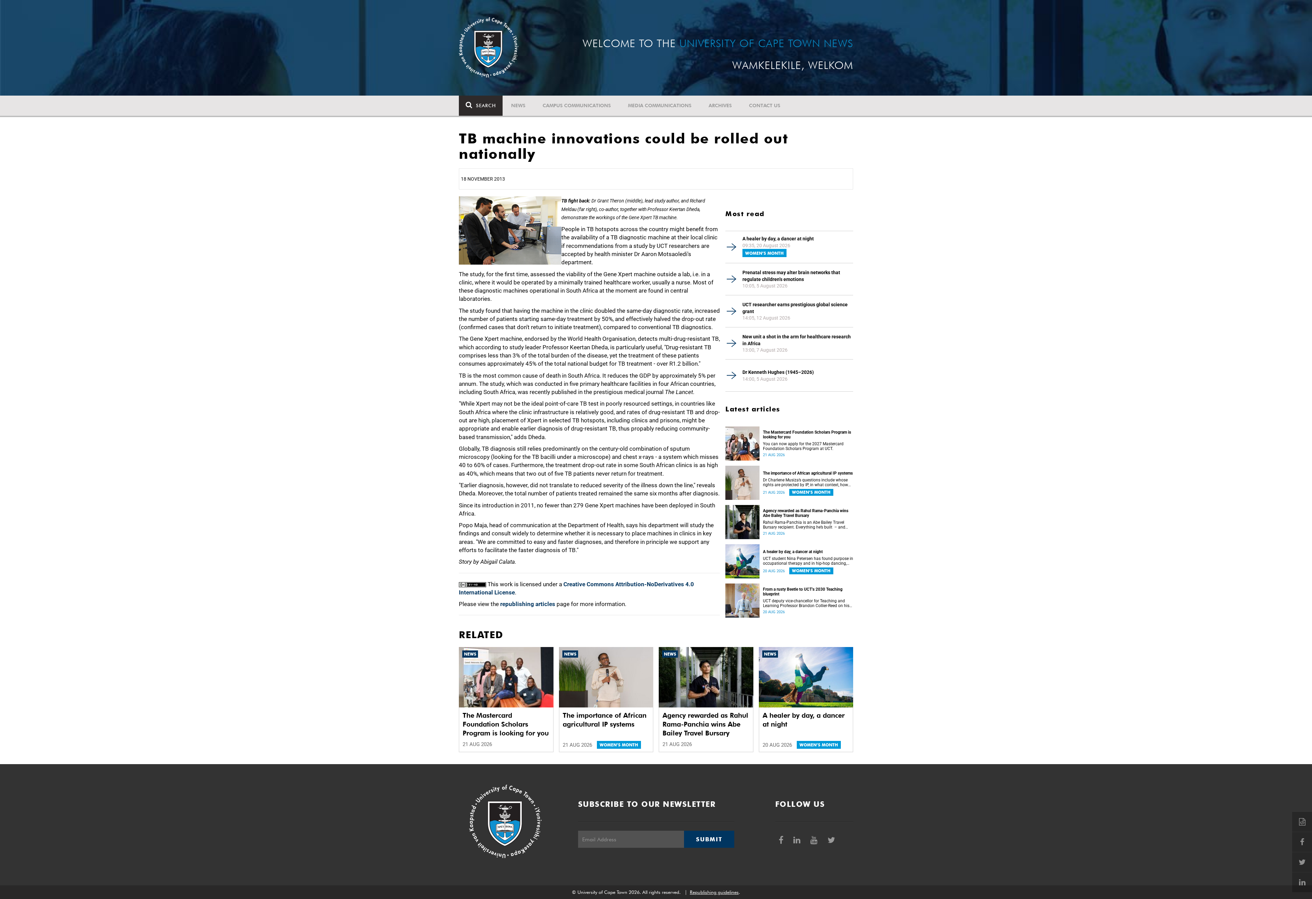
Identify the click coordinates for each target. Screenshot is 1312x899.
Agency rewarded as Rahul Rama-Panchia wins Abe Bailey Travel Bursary (805, 513)
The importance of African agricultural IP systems (808, 473)
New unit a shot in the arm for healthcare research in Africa (796, 340)
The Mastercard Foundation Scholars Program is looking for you (807, 434)
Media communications (660, 105)
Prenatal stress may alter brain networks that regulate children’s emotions (791, 276)
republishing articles (527, 604)
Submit (709, 839)
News (518, 105)
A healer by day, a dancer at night (778, 238)
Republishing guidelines (714, 892)
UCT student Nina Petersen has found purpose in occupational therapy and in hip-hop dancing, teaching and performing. (808, 561)
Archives (720, 105)
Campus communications (577, 105)
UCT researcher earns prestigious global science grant (795, 308)
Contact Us (764, 105)
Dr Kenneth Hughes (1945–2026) (778, 372)
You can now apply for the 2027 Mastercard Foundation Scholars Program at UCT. (803, 446)
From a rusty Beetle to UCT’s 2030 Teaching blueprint (803, 591)
